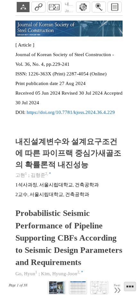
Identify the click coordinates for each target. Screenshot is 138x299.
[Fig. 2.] (99, 288)
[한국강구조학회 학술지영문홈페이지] (23, 7)
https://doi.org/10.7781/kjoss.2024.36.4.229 (71, 112)
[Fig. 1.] (57, 288)
